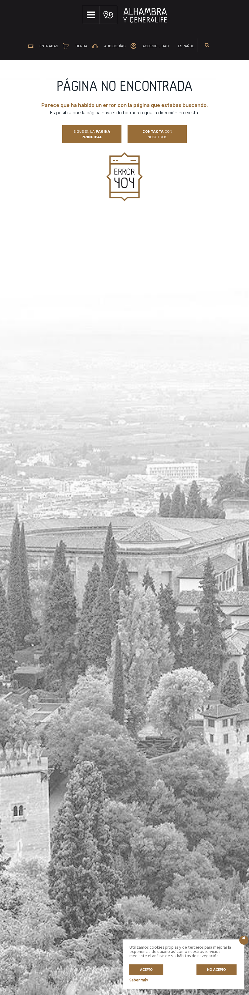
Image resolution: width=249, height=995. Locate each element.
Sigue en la (91, 134)
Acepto (146, 970)
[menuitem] (184, 46)
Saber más (138, 980)
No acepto (216, 970)
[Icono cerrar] (243, 940)
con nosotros (157, 134)
